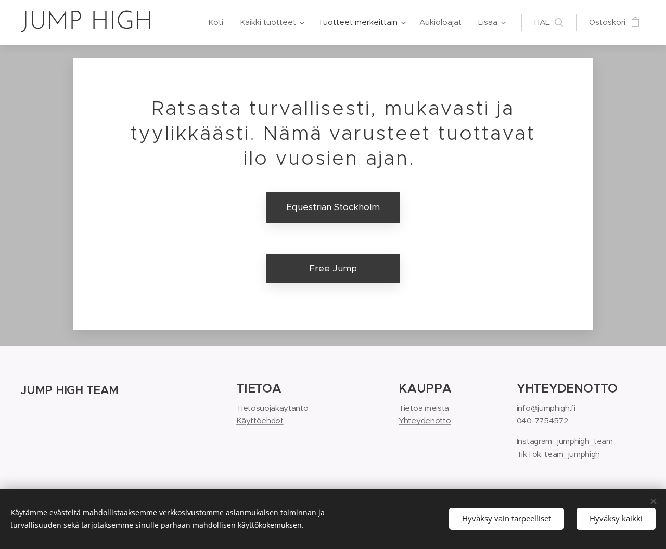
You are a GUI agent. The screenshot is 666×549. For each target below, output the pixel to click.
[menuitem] (219, 22)
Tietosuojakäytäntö (272, 408)
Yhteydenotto (425, 420)
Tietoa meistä (424, 408)
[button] (548, 22)
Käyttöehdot (259, 420)
